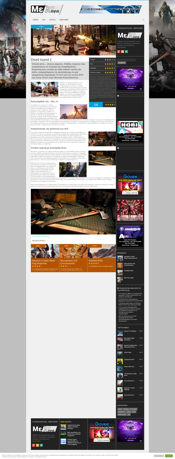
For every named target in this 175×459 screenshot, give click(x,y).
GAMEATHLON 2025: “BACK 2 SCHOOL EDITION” (73, 426)
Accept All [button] (169, 456)
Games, (43, 236)
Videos (52, 20)
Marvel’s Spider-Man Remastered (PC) (130, 346)
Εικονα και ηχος (122, 414)
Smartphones (121, 411)
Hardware (64, 20)
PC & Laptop (133, 409)
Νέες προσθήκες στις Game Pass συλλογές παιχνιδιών (74, 434)
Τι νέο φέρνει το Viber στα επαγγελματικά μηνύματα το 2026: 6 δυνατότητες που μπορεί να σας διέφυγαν (130, 295)
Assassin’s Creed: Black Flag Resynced (43, 262)
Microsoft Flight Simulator (129, 339)
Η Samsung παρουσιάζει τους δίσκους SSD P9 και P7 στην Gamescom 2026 (130, 304)
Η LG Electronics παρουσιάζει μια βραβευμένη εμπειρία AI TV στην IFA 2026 (131, 300)
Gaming (48, 236)
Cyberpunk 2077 (129, 359)
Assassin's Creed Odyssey (129, 388)
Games (35, 20)
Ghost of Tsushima (130, 331)
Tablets (128, 411)
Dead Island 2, (37, 236)
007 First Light (129, 278)
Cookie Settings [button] (158, 456)
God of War (127, 352)
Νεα (44, 20)
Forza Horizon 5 (129, 395)
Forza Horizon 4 (129, 381)
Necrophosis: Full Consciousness (68, 262)
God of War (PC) (129, 366)
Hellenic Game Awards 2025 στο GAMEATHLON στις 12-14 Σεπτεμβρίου (74, 442)
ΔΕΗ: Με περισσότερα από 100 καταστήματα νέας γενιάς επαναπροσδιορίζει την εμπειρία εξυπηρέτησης (128, 318)
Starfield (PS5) (96, 260)
